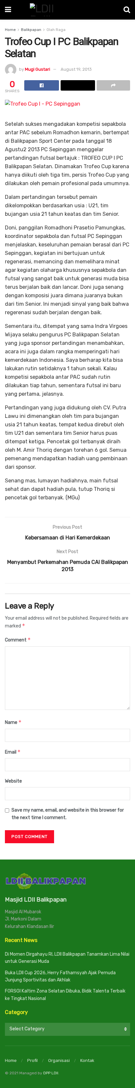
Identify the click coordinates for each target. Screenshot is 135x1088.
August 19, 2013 (76, 69)
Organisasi (59, 1060)
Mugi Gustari (37, 69)
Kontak (87, 1060)
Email (13, 752)
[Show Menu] (8, 10)
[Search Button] (127, 10)
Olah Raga (56, 29)
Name (13, 722)
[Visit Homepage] (67, 9)
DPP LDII (50, 1073)
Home (10, 29)
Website (13, 781)
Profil (32, 1060)
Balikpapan (31, 29)
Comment (18, 640)
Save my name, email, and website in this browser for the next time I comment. (67, 813)
